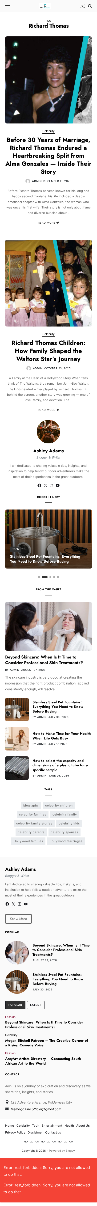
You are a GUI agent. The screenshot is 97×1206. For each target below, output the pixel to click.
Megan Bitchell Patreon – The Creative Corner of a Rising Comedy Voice (46, 1043)
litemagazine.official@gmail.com (36, 1109)
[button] (39, 577)
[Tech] (37, 1141)
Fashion (10, 1016)
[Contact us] (71, 1141)
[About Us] (54, 1141)
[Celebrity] (31, 1141)
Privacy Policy (15, 1132)
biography (31, 805)
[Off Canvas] (7, 6)
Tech (15, 549)
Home (9, 1125)
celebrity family (65, 814)
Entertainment (52, 1125)
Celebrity (48, 131)
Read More (46, 222)
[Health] (48, 1141)
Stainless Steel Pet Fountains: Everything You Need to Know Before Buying (45, 559)
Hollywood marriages (65, 841)
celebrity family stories (34, 823)
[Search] (90, 6)
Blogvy (70, 1150)
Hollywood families (28, 841)
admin (36, 181)
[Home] (26, 1141)
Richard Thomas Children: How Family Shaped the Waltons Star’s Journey (48, 350)
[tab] (15, 1005)
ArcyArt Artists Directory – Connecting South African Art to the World (43, 1061)
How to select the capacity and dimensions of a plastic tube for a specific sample (60, 765)
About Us (83, 1125)
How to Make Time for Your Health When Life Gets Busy (61, 736)
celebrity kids (69, 823)
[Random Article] (83, 6)
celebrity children (59, 805)
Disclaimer (35, 1132)
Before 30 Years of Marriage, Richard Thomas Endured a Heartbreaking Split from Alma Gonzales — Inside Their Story (48, 155)
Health (69, 1125)
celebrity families (32, 814)
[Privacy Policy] (60, 1141)
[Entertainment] (43, 1141)
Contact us (53, 1132)
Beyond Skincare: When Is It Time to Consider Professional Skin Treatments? (44, 660)
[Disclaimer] (65, 1141)
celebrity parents (31, 832)
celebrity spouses (64, 832)
